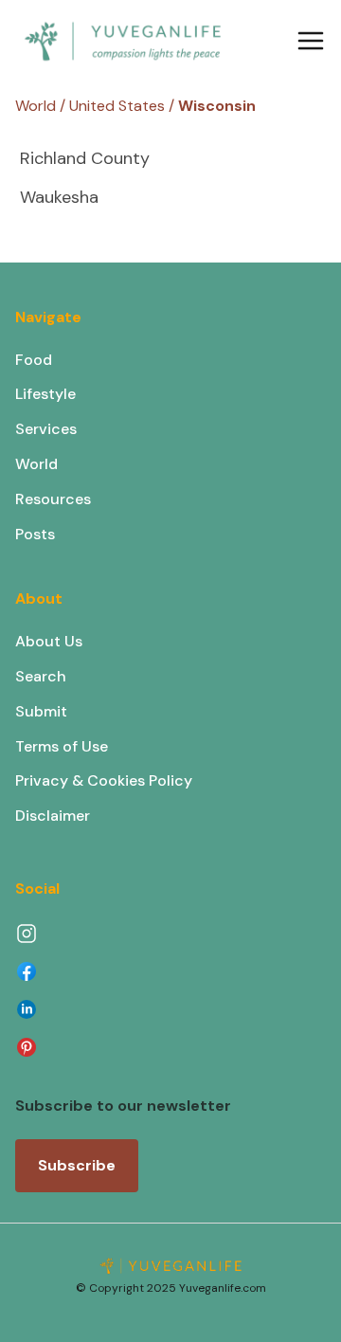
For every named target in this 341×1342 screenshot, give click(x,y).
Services (46, 429)
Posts (35, 534)
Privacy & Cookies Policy (103, 780)
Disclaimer (52, 815)
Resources (53, 499)
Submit (41, 711)
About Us (48, 641)
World (36, 464)
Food (33, 360)
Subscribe (77, 1165)
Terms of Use (61, 746)
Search (40, 676)
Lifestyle (45, 394)
